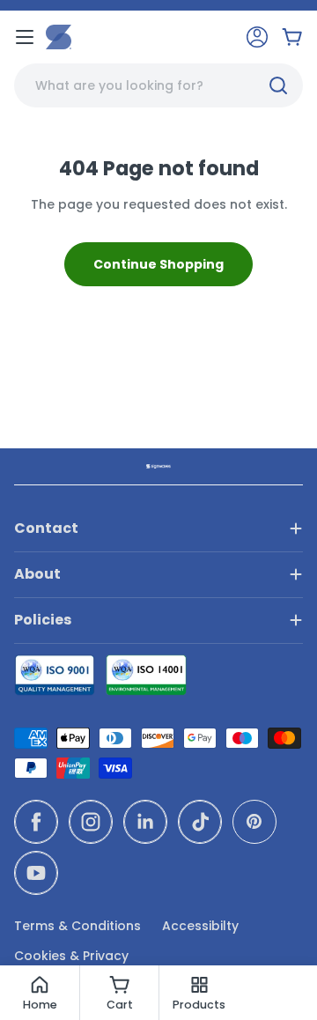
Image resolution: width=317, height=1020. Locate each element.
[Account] (257, 37)
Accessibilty (200, 926)
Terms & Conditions (77, 926)
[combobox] (158, 85)
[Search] (278, 85)
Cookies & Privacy (71, 956)
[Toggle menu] (24, 37)
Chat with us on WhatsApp (278, 981)
